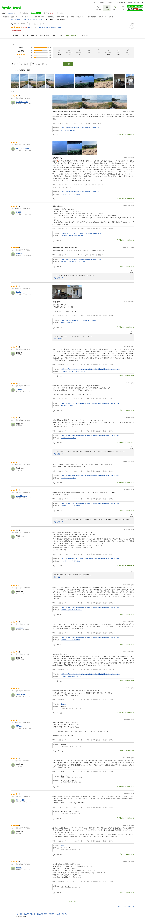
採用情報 (51, 914)
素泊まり (63, 704)
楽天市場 (130, 2)
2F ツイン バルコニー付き (68, 130)
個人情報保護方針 (29, 914)
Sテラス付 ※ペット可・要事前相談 (70, 194)
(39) (70, 35)
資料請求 (64, 914)
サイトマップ (111, 2)
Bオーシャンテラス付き (67, 322)
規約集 (58, 914)
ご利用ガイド (102, 2)
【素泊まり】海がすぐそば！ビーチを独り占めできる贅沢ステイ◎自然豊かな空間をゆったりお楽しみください (90, 369)
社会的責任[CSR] (42, 914)
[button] (15, 81)
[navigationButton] (131, 80)
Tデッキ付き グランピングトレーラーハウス (73, 235)
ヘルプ (95, 2)
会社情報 (19, 914)
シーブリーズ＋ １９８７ (27, 24)
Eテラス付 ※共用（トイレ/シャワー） (71, 610)
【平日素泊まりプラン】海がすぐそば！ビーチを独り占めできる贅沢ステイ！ (81, 233)
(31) (44, 35)
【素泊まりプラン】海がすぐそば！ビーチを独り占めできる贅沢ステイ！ (80, 128)
